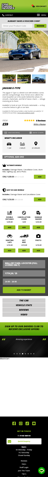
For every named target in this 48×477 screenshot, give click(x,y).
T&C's (24, 474)
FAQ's (24, 464)
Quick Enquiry (24, 441)
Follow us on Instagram (20, 423)
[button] (14, 353)
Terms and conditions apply (25, 113)
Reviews (24, 461)
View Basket (40, 6)
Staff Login (24, 467)
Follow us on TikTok (27, 423)
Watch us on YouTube (34, 423)
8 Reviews (41, 120)
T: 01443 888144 (24, 436)
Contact (9, 15)
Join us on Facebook (14, 423)
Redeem (40, 26)
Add (39, 177)
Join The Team (24, 471)
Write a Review (40, 124)
